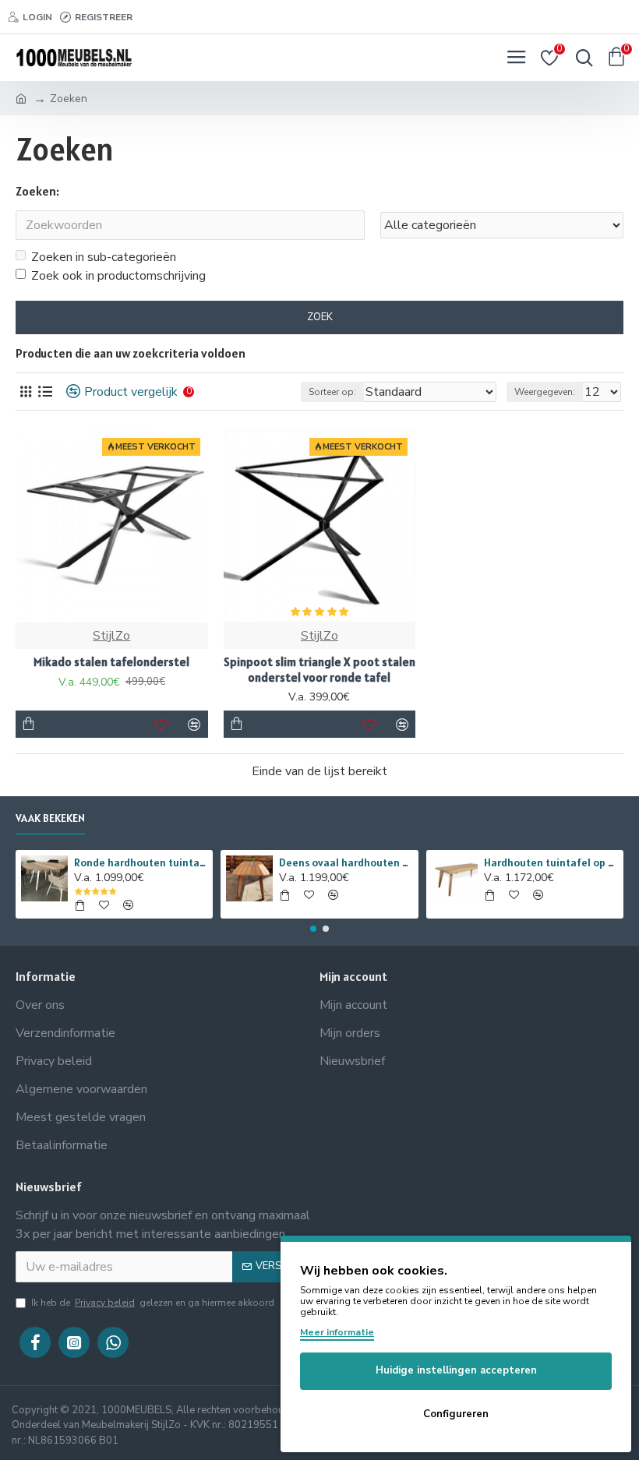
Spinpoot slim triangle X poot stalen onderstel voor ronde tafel (319, 669)
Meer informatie (337, 1332)
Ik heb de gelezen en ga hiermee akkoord (152, 1302)
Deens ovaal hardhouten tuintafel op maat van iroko (345, 862)
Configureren (456, 1414)
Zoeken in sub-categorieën (103, 257)
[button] (313, 929)
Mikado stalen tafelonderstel (111, 661)
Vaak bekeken (50, 818)
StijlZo (111, 635)
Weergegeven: (544, 392)
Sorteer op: (332, 392)
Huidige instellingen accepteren (456, 1370)
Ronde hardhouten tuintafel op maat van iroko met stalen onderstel (140, 862)
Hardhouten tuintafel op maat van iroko (550, 862)
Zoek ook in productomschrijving (118, 275)
